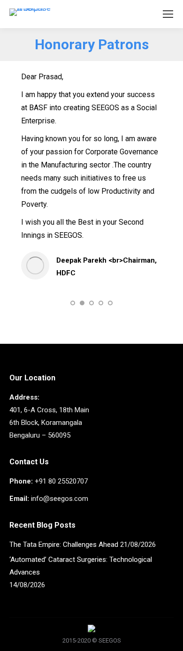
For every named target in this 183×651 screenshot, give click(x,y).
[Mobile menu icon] (168, 14)
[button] (72, 303)
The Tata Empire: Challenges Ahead (63, 544)
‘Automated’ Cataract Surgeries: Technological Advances (80, 565)
